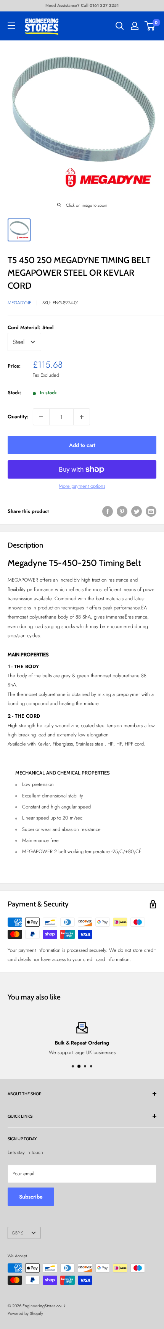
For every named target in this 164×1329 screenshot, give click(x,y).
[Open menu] (11, 25)
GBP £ (17, 1233)
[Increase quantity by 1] (82, 417)
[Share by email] (151, 511)
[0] (150, 26)
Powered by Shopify (25, 1313)
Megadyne (19, 302)
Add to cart (82, 445)
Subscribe (31, 1196)
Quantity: (18, 416)
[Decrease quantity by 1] (41, 417)
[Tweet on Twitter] (136, 511)
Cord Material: (30, 327)
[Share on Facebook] (107, 511)
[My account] (134, 26)
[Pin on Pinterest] (122, 511)
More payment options (82, 486)
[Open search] (120, 26)
